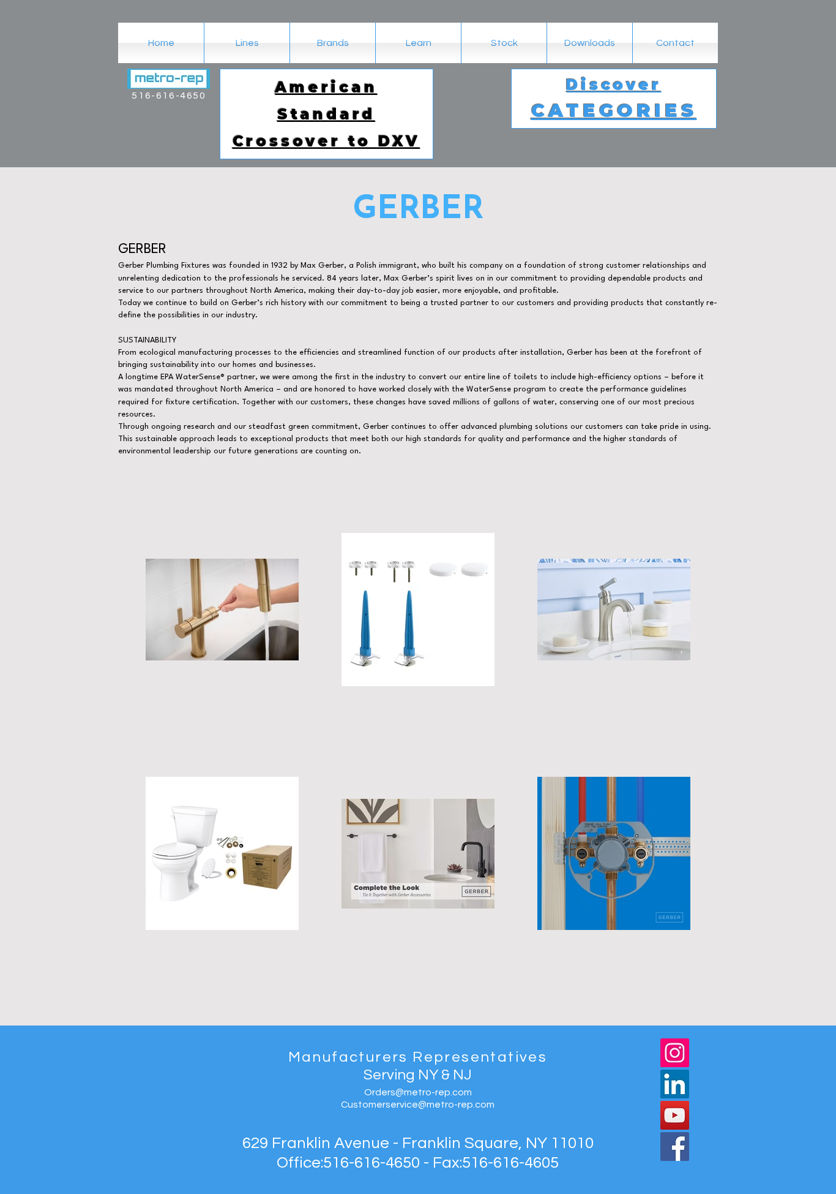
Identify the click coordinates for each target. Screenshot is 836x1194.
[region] (326, 114)
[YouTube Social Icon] (674, 1115)
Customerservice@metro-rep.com (418, 1104)
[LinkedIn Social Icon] (674, 1084)
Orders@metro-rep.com (418, 1092)
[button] (332, 43)
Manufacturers (350, 1057)
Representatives (479, 1057)
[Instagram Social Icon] (674, 1052)
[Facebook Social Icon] (674, 1146)
